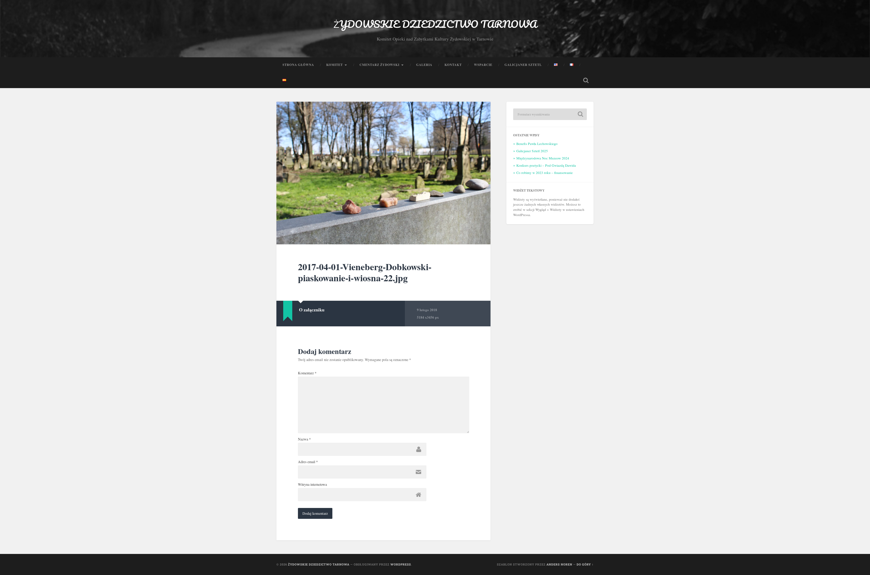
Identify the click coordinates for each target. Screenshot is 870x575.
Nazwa (304, 439)
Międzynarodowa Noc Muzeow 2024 (542, 158)
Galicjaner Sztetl (523, 65)
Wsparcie (483, 65)
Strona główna (298, 65)
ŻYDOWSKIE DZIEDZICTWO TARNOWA (435, 24)
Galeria (424, 65)
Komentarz (307, 373)
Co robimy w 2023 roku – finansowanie (544, 172)
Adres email (308, 462)
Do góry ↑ (585, 564)
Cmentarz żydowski (379, 65)
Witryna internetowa (312, 484)
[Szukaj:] (550, 114)
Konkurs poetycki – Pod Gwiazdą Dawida (546, 165)
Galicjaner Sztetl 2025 (532, 151)
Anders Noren (559, 564)
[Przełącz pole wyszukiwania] (586, 80)
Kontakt (453, 65)
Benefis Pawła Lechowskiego (537, 143)
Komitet (334, 65)
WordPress (400, 564)
